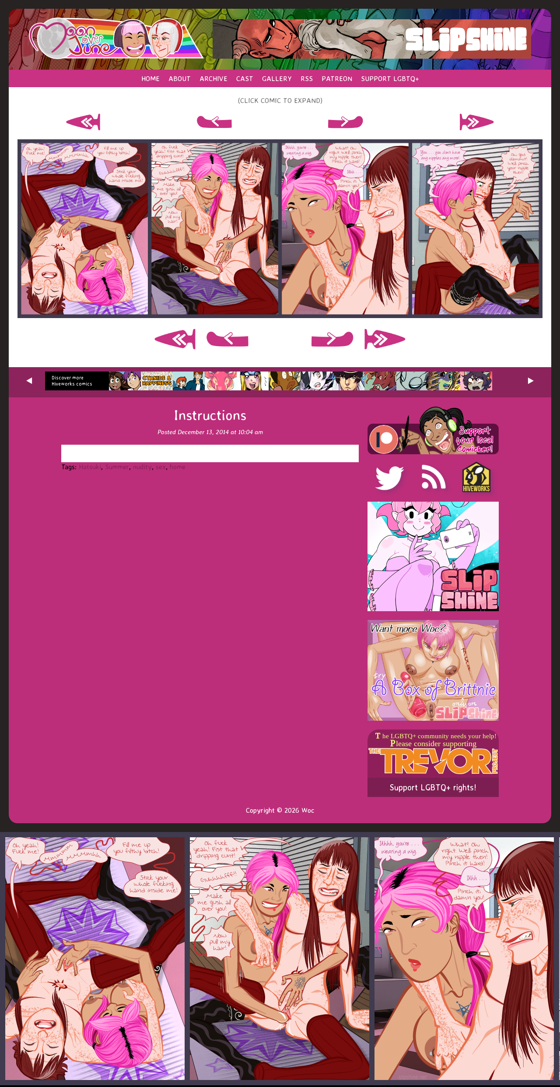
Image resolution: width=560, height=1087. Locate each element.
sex (161, 466)
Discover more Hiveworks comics (72, 381)
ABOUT (179, 78)
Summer (117, 466)
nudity (142, 466)
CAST (244, 78)
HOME (150, 78)
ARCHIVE (214, 78)
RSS (307, 78)
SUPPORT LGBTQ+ (390, 78)
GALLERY (277, 78)
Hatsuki (90, 466)
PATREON (337, 78)
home (178, 466)
